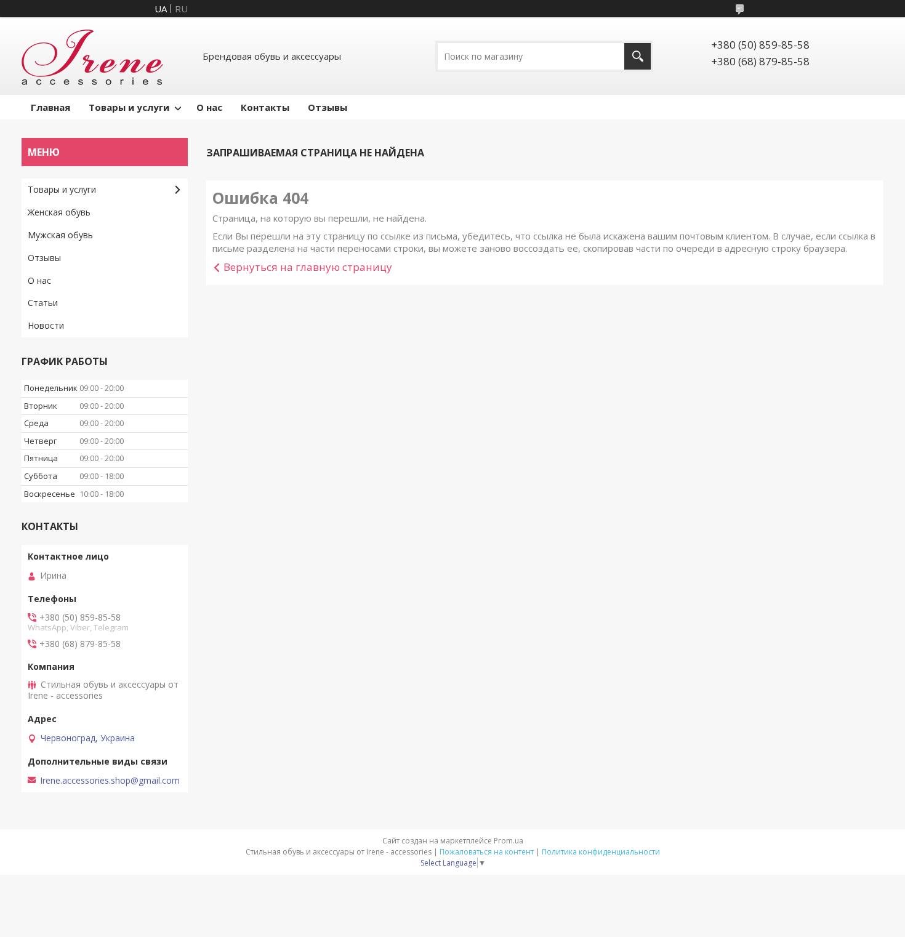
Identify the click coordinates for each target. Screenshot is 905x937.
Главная (50, 107)
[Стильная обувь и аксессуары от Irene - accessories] (92, 56)
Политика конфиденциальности (601, 852)
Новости (46, 325)
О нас (209, 107)
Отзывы (327, 107)
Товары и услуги (129, 107)
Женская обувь (59, 212)
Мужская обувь (60, 235)
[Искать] (637, 56)
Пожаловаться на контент (487, 852)
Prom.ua (508, 840)
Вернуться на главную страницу (307, 267)
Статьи (43, 302)
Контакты (265, 107)
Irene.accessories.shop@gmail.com (110, 780)
